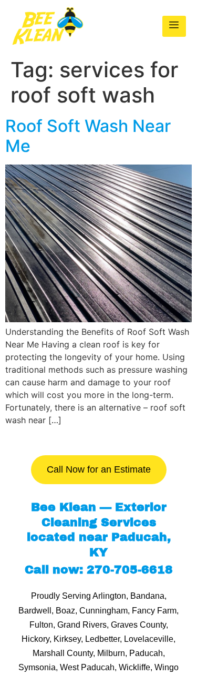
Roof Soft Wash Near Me (88, 136)
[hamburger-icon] (174, 26)
